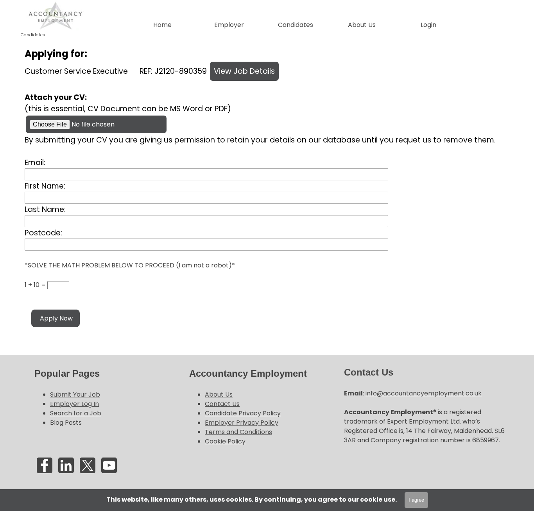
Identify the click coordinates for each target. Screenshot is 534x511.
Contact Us (222, 403)
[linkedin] (66, 465)
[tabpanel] (105, 397)
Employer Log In (74, 403)
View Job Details (244, 71)
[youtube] (109, 465)
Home (162, 24)
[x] (87, 465)
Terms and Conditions (238, 431)
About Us (219, 394)
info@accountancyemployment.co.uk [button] (424, 393)
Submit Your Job (75, 394)
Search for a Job (75, 413)
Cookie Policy (225, 441)
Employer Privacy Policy (241, 422)
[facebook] (44, 465)
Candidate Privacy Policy (243, 413)
